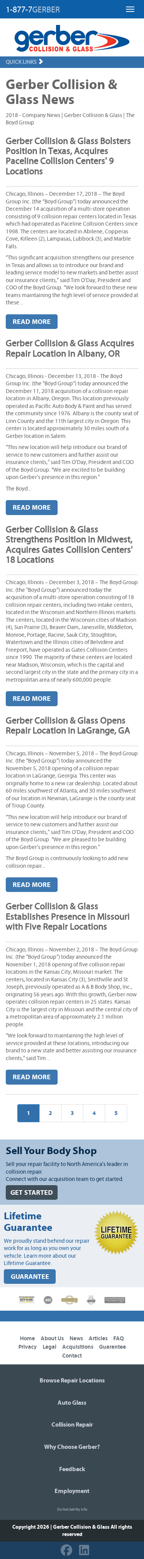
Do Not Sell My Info (72, 1509)
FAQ (118, 1338)
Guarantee (112, 1347)
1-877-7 (33, 9)
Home (27, 1338)
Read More (32, 322)
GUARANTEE (30, 1277)
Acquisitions (77, 1347)
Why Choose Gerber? (72, 1446)
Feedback (72, 1469)
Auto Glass (72, 1402)
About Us (52, 1338)
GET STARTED (31, 1193)
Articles (98, 1338)
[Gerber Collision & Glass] (72, 38)
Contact (72, 1356)
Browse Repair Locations (72, 1380)
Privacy (27, 1347)
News (76, 1338)
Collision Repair (72, 1424)
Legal (49, 1347)
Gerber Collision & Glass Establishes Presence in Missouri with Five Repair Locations (68, 916)
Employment (72, 1491)
